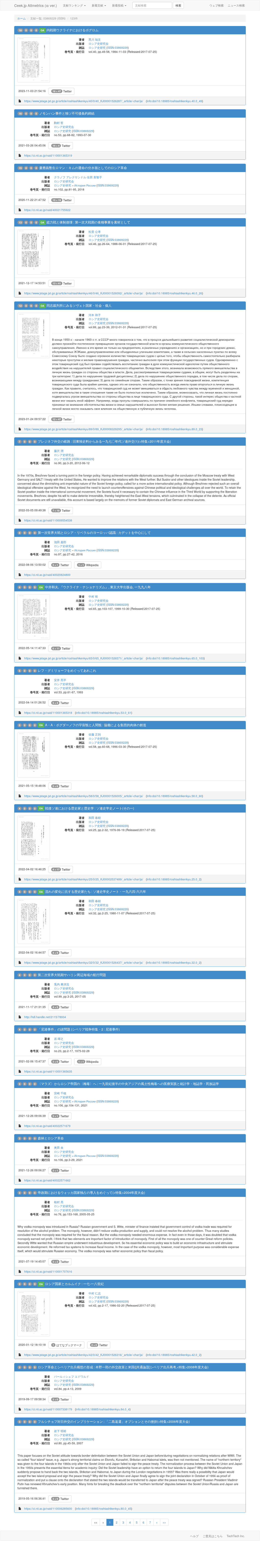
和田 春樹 (95, 818)
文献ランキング (73, 5)
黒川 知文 (95, 39)
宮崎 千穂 (60, 1093)
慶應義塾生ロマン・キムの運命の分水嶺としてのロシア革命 (83, 167)
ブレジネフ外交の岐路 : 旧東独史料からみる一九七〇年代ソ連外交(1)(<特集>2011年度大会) (104, 441)
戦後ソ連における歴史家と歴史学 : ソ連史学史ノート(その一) (89, 808)
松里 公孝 (95, 232)
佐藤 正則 (95, 734)
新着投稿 (118, 5)
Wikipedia (88, 565)
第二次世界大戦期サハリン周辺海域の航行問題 (72, 974)
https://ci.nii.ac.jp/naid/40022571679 (47, 1126)
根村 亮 (58, 1202)
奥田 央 (58, 1147)
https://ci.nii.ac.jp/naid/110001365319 (48, 155)
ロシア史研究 (97, 48)
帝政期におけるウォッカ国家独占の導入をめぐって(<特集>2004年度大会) (91, 1192)
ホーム (21, 18)
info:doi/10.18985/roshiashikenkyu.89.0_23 (174, 429)
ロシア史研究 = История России (75, 185)
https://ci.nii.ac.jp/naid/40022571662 (47, 1180)
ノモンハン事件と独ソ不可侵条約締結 (66, 113)
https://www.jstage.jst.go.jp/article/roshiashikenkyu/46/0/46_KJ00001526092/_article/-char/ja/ (83, 293)
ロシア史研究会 (98, 43)
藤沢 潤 (58, 451)
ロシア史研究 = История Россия (75, 550)
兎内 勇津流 (61, 984)
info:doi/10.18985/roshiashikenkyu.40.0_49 (174, 101)
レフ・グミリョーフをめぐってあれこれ (67, 670)
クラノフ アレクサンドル (70, 177)
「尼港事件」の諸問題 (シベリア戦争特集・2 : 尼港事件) (79, 1029)
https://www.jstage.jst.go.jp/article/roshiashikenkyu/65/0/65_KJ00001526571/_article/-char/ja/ (83, 658)
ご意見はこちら (213, 1536)
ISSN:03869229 (117, 48)
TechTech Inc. (236, 1536)
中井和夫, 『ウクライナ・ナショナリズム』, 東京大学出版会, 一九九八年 (98, 587)
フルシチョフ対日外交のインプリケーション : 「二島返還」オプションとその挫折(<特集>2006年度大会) (114, 1421)
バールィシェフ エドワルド (71, 1376)
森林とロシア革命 (51, 1138)
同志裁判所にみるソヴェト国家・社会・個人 (79, 305)
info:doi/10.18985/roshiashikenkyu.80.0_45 (103, 1508)
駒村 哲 (58, 123)
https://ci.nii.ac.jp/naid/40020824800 (47, 575)
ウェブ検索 (216, 5)
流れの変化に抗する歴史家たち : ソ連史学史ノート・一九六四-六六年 (95, 891)
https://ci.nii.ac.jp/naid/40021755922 (47, 210)
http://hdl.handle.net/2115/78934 (45, 1017)
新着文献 (98, 5)
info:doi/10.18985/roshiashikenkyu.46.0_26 (174, 293)
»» (164, 1522)
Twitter (62, 91)
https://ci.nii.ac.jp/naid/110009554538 (48, 520)
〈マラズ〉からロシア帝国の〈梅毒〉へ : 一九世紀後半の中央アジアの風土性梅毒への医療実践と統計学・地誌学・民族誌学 (128, 1083)
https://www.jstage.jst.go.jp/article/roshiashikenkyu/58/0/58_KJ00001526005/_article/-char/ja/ (83, 796)
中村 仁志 (95, 1293)
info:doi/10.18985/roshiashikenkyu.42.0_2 (173, 1355)
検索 (178, 5)
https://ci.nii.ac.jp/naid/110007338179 (48, 1409)
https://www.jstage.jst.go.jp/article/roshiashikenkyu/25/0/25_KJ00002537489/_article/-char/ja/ (83, 879)
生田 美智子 (94, 177)
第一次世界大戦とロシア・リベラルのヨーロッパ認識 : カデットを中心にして (94, 532)
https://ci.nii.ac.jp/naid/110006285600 (48, 1508)
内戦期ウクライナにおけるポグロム (73, 30)
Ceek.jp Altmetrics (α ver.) (35, 5)
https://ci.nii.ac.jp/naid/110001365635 (48, 1071)
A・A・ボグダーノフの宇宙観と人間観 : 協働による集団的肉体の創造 (95, 725)
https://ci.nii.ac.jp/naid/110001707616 (48, 1271)
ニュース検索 (236, 5)
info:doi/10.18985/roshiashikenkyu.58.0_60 (174, 796)
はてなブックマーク (67, 1345)
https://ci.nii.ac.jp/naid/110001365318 (48, 713)
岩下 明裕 (60, 1431)
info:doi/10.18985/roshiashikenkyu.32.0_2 (173, 962)
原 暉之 (58, 1039)
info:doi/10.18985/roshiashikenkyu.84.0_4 (103, 1409)
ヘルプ (194, 1536)
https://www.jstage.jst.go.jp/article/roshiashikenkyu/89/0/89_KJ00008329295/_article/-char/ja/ (83, 429)
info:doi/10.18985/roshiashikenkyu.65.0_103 (175, 658)
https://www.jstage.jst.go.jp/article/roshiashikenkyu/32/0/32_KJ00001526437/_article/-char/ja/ (83, 962)
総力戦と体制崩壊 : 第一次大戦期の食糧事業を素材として (88, 222)
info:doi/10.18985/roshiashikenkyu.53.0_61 (103, 713)
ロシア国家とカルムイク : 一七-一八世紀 (74, 1283)
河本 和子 (95, 315)
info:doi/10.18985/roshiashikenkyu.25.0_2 (173, 879)
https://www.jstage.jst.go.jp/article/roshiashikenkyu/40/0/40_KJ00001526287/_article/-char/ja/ (83, 101)
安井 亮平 (60, 680)
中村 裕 (93, 596)
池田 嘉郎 (60, 542)
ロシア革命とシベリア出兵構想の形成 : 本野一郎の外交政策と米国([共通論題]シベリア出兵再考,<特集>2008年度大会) (123, 1367)
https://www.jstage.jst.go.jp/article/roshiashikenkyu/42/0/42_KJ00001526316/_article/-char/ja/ (83, 1355)
